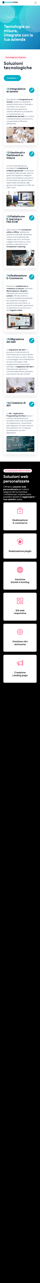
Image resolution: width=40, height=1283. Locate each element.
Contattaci (12, 78)
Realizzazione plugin (20, 551)
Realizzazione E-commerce (20, 521)
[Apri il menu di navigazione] (35, 3)
